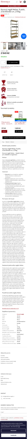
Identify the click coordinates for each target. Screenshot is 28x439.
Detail (4, 131)
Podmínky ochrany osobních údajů (8, 361)
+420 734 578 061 (6, 398)
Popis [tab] (3, 142)
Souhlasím (13, 435)
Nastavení (13, 430)
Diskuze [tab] (12, 142)
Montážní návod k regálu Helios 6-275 (10, 308)
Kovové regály (20, 314)
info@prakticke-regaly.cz (8, 396)
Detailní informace (5, 68)
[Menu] (24, 1)
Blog (2, 380)
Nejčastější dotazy (5, 378)
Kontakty (3, 355)
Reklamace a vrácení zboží (7, 363)
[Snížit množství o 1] (6, 63)
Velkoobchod (4, 384)
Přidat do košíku (14, 62)
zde (19, 427)
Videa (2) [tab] (7, 142)
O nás (2, 376)
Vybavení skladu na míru (6, 382)
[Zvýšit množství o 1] (6, 61)
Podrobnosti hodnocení (20, 17)
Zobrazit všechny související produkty (14, 137)
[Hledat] (16, 1)
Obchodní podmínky (5, 359)
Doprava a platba (4, 357)
